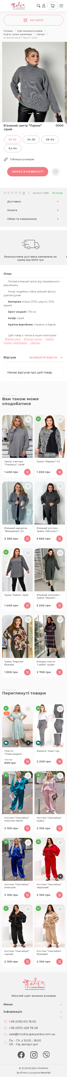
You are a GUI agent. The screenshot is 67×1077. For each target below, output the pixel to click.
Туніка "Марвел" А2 (48, 461)
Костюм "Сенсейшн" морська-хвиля (16, 819)
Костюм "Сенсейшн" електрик (16, 886)
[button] (38, 6)
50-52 (13, 139)
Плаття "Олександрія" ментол (13, 752)
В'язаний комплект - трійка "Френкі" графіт (49, 596)
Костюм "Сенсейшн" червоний (49, 886)
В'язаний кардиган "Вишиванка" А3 (15, 529)
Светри (35, 342)
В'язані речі (13, 339)
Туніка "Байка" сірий (16, 594)
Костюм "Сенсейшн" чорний (16, 952)
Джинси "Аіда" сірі (48, 750)
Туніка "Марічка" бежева (14, 663)
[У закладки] (55, 172)
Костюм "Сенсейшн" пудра (49, 819)
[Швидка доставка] (17, 725)
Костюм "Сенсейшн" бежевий (49, 952)
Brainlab (46, 1072)
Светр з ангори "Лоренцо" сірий (14, 463)
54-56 (31, 139)
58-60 (50, 139)
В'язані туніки (33, 339)
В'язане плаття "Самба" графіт (46, 663)
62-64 (13, 148)
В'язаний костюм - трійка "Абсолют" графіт (48, 530)
